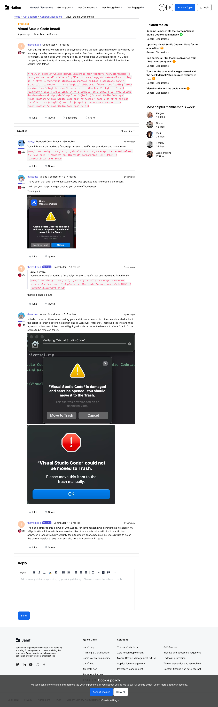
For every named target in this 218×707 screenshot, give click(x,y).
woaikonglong (164, 152)
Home (17, 16)
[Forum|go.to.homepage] (13, 7)
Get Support (64, 7)
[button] (185, 7)
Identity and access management (182, 652)
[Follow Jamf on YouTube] (31, 664)
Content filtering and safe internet (182, 668)
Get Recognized (111, 7)
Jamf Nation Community (96, 658)
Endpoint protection (174, 658)
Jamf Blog (88, 663)
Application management (131, 663)
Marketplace (90, 668)
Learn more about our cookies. (171, 684)
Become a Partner (93, 674)
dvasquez (32, 176)
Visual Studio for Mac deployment (166, 88)
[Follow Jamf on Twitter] (17, 664)
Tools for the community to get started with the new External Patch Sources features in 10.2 (171, 75)
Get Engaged (134, 7)
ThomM (160, 142)
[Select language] (169, 7)
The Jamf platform (127, 647)
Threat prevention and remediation (183, 663)
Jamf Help (89, 647)
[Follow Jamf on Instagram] (37, 664)
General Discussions (41, 7)
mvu (158, 132)
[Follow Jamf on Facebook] (44, 664)
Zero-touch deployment (130, 652)
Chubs (159, 123)
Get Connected (86, 7)
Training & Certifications (96, 652)
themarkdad (34, 44)
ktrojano (160, 113)
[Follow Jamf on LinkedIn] (24, 664)
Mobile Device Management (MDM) (136, 658)
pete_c (31, 141)
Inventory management (130, 668)
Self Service (170, 647)
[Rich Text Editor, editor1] (76, 593)
